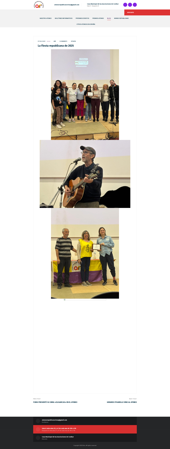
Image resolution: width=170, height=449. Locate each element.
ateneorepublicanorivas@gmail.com (66, 5)
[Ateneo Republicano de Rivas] (38, 4)
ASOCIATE (130, 12)
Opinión (73, 41)
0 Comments (63, 41)
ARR (55, 41)
